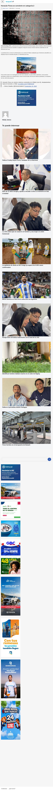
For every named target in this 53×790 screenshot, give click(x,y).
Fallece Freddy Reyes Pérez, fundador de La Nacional (20, 160)
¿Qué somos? (12, 788)
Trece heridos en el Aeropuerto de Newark (16, 445)
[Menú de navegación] (2, 1)
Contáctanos (4, 788)
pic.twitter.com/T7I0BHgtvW (26, 84)
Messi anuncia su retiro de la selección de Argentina (19, 299)
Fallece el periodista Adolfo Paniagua (14, 407)
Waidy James (5, 8)
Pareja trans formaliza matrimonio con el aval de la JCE (20, 337)
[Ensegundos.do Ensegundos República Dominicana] (10, 1)
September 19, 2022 (31, 86)
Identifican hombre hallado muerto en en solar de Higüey (21, 374)
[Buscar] (49, 459)
